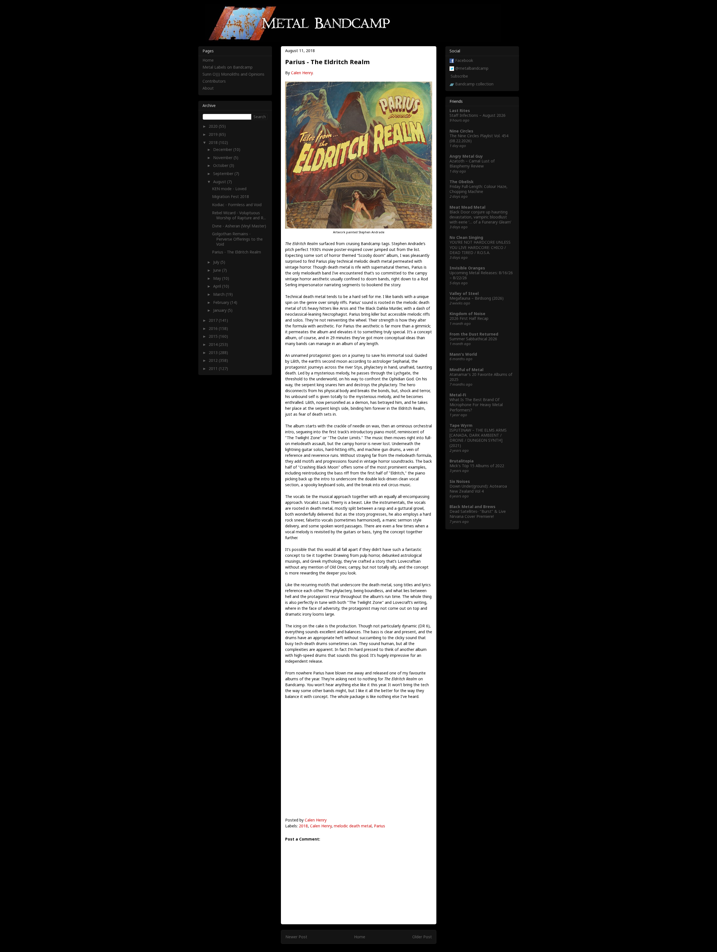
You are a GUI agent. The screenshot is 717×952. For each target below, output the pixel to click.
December (223, 149)
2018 (303, 825)
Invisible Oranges (467, 268)
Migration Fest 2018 (230, 196)
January (220, 310)
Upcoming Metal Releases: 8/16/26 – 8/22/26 (481, 275)
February (221, 302)
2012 (214, 360)
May (217, 278)
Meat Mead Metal (467, 207)
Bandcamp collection (474, 84)
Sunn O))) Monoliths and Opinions (233, 74)
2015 (214, 336)
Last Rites (460, 110)
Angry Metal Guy (466, 156)
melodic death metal (353, 825)
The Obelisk (462, 181)
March (219, 294)
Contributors (214, 81)
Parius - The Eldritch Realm (236, 252)
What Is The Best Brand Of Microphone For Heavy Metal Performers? (476, 404)
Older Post (422, 936)
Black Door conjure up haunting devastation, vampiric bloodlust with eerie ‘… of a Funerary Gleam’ (480, 217)
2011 (214, 368)
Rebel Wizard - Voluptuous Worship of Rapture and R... (239, 215)
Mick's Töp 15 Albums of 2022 (477, 465)
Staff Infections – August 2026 (478, 115)
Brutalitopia (462, 461)
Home (359, 936)
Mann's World (463, 354)
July (216, 262)
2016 (214, 328)
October (221, 165)
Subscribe (459, 76)
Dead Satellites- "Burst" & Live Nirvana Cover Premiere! (478, 514)
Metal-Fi (458, 394)
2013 (214, 352)
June (217, 270)
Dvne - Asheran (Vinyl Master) (239, 226)
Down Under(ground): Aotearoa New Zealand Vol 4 (478, 488)
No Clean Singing (466, 237)
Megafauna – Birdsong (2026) (477, 298)
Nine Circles (461, 131)
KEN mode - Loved (229, 188)
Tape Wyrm (461, 425)
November (223, 157)
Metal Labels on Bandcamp (227, 67)
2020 (214, 126)
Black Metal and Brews (472, 506)
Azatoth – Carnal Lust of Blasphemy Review (472, 163)
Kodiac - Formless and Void (237, 204)
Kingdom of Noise (467, 313)
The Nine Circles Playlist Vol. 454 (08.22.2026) (479, 138)
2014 (214, 344)
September (223, 173)
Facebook (464, 60)
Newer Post (296, 936)
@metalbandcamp (471, 68)
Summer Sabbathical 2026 (473, 338)
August (220, 181)
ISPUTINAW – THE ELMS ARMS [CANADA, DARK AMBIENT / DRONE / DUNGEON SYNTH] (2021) (478, 437)
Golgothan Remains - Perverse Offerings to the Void (237, 238)
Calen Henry (302, 72)
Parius (379, 825)
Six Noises (460, 481)
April (217, 286)
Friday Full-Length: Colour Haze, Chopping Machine (479, 189)
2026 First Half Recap (469, 318)
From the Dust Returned (474, 334)
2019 (214, 134)
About (208, 88)
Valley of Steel (464, 293)
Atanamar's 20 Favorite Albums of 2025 (481, 377)
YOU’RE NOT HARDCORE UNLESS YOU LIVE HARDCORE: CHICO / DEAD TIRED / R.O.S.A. (480, 247)
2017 (214, 320)
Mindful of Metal (466, 369)
